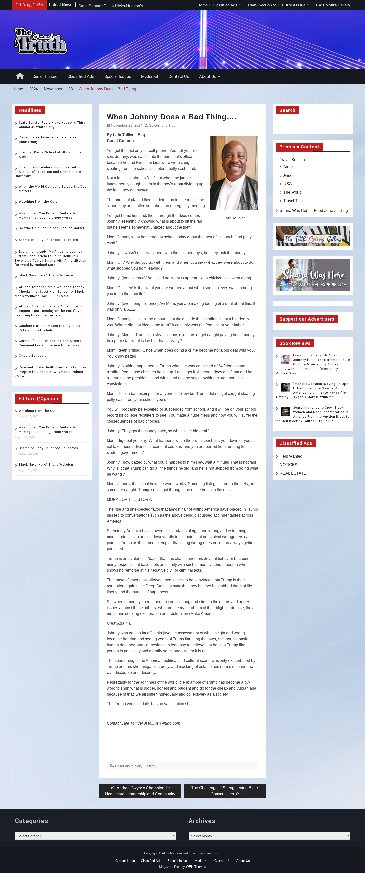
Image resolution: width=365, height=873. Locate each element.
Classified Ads (225, 5)
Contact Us (178, 76)
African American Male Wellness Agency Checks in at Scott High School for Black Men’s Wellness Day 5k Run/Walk (49, 291)
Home (202, 5)
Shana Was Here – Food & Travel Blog (314, 210)
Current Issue (293, 5)
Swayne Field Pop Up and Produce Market (51, 228)
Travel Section (259, 5)
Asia (287, 175)
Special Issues (117, 76)
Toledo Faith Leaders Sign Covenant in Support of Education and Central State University (48, 172)
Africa (288, 167)
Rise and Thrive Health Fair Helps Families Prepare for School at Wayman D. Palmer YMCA (51, 372)
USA (287, 184)
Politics (149, 766)
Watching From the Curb (38, 201)
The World (292, 192)
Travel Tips (293, 201)
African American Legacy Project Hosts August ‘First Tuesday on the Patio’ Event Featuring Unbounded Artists (50, 311)
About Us (207, 76)
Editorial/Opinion (128, 766)
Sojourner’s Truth (163, 125)
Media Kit (149, 76)
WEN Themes (196, 867)
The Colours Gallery (332, 5)
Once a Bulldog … (33, 355)
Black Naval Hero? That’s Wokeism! (47, 275)
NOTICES (288, 465)
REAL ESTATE (293, 473)
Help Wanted (291, 456)
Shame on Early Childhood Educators (48, 240)
